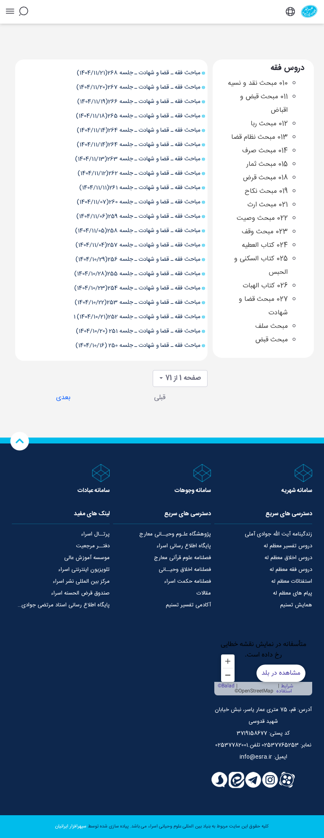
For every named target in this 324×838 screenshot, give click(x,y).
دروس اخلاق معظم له (288, 557)
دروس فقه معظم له (291, 569)
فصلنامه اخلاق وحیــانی (185, 569)
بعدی (63, 397)
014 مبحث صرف (265, 151)
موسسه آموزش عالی (87, 557)
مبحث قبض (271, 340)
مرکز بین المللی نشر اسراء (81, 581)
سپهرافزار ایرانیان (70, 826)
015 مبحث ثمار (267, 164)
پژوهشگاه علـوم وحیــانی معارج (175, 534)
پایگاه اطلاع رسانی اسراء (184, 546)
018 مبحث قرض (265, 178)
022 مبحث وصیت (262, 218)
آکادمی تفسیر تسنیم (188, 605)
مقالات (204, 593)
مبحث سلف (271, 326)
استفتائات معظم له (291, 581)
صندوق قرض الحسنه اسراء (80, 593)
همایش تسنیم (296, 605)
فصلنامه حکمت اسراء (187, 581)
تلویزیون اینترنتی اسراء (84, 569)
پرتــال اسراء (95, 534)
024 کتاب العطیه (265, 245)
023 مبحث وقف (265, 232)
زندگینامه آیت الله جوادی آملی (278, 534)
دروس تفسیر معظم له (288, 546)
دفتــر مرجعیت (93, 546)
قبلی (159, 397)
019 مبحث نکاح (266, 191)
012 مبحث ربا (269, 124)
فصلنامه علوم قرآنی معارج (182, 557)
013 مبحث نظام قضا (259, 137)
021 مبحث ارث (267, 205)
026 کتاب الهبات (265, 286)
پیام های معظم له (292, 593)
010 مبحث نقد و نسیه (258, 83)
